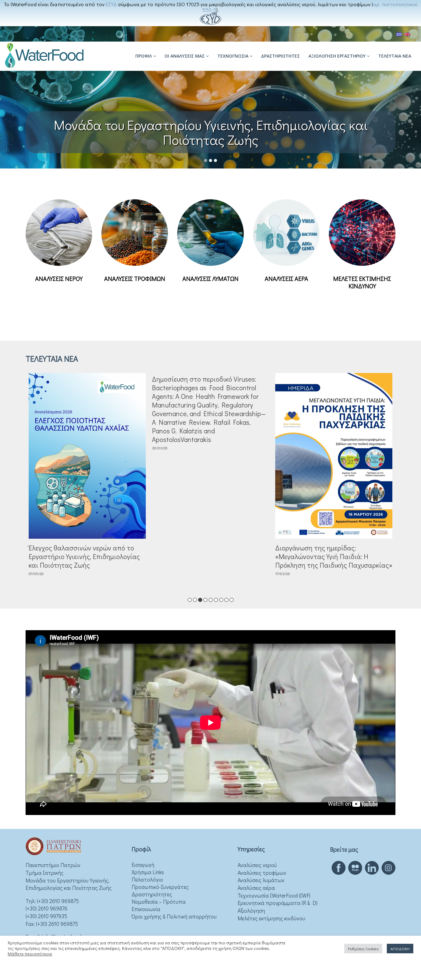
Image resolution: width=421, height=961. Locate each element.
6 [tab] (216, 600)
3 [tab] (200, 600)
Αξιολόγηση (251, 910)
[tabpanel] (87, 476)
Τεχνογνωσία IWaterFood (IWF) (274, 895)
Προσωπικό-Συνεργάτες (160, 886)
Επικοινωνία (146, 909)
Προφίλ (144, 56)
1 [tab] (190, 600)
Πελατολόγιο (147, 879)
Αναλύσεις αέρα (256, 887)
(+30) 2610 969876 (46, 908)
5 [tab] (211, 600)
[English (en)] (407, 33)
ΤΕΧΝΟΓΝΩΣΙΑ (233, 56)
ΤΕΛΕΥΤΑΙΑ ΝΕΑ (394, 56)
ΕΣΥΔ (111, 4)
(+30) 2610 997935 (46, 916)
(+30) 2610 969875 (58, 901)
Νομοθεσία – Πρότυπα (159, 901)
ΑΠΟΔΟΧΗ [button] (400, 948)
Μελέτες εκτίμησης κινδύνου (271, 918)
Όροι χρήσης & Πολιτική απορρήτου (174, 916)
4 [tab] (205, 600)
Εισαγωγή (143, 864)
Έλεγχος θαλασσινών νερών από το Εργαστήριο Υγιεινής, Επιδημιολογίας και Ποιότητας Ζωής (84, 556)
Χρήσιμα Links (148, 872)
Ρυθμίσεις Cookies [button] (363, 948)
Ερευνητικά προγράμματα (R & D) (277, 902)
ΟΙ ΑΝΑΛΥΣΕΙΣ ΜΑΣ (185, 56)
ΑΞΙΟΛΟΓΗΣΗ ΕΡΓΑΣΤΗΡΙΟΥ (338, 56)
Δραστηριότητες (280, 56)
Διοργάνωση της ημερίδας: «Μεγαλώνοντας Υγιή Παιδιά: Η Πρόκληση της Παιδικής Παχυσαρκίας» (333, 556)
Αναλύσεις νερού (257, 865)
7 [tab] (221, 600)
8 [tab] (226, 600)
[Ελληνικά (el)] (399, 33)
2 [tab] (195, 600)
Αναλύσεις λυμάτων (261, 880)
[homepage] (44, 67)
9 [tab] (232, 600)
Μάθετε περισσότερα (30, 954)
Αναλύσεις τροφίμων (262, 872)
